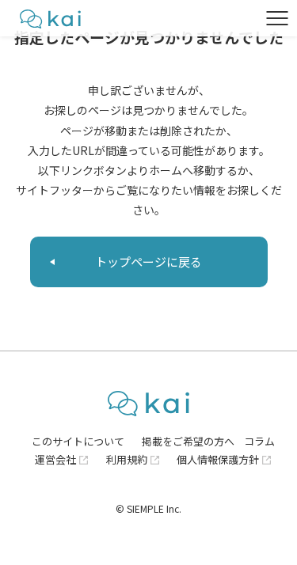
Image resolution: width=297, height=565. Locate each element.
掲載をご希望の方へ (188, 441)
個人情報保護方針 (218, 459)
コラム (259, 441)
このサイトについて (78, 441)
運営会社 (55, 459)
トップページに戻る (148, 261)
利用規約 (126, 459)
